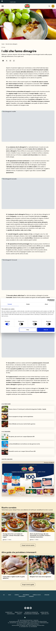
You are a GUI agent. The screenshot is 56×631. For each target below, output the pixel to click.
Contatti (19, 613)
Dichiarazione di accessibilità (31, 613)
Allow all (46, 329)
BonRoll (17, 594)
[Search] (49, 6)
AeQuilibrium (26, 594)
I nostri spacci (10, 613)
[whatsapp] (13, 60)
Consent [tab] (10, 304)
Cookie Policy (8, 612)
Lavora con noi (44, 612)
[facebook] (3, 60)
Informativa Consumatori (31, 612)
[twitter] (6, 60)
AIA (4, 594)
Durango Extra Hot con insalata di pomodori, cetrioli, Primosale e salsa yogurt (13, 535)
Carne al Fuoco (37, 594)
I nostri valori (13, 2)
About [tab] (46, 304)
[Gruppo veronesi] (28, 618)
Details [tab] (28, 304)
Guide (3, 44)
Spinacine (46, 594)
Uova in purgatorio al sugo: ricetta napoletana (21, 416)
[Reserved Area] (52, 6)
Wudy (9, 594)
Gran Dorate (22, 596)
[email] (10, 60)
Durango (31, 596)
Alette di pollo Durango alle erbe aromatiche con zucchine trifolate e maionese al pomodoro (40, 535)
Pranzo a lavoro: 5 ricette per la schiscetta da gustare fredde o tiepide (27, 409)
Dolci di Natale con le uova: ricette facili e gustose (22, 424)
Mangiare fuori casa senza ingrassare (40, 576)
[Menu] (3, 6)
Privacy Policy (18, 612)
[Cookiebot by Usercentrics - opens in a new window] (48, 300)
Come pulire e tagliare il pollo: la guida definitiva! (14, 577)
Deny (27, 329)
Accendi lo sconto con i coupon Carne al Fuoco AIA (22, 451)
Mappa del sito (45, 613)
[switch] (21, 324)
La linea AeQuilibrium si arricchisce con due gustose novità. (24, 444)
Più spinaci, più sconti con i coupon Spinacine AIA (21, 436)
